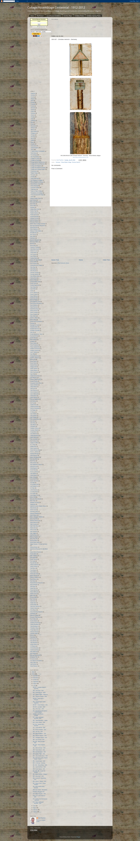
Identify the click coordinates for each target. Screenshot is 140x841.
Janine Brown (33, 395)
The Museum (40, 15)
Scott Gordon (33, 604)
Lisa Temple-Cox (34, 486)
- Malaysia (32, 127)
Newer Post (55, 260)
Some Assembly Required (36, 611)
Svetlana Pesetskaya (35, 622)
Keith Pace (32, 460)
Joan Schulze (33, 413)
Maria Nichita (33, 508)
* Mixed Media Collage (66, 162)
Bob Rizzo (32, 238)
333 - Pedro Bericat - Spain (39, 692)
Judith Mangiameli (34, 435)
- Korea (32, 124)
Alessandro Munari (34, 202)
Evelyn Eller (33, 337)
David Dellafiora (34, 305)
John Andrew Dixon (34, 419)
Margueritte (33, 504)
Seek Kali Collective (35, 606)
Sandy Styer (33, 602)
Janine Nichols (33, 397)
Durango (32, 323)
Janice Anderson (34, 392)
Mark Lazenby (33, 524)
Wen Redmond (33, 651)
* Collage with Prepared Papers (37, 169)
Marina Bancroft (34, 522)
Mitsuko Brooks (34, 547)
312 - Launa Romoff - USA (39, 727)
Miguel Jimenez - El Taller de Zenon (38, 544)
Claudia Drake (33, 279)
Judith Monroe (33, 437)
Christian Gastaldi (34, 272)
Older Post (106, 260)
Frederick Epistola (34, 350)
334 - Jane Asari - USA (38, 690)
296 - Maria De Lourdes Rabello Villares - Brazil (40, 758)
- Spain (32, 142)
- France (32, 111)
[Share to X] (82, 160)
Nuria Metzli (33, 557)
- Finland (32, 109)
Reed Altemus (33, 579)
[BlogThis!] (81, 160)
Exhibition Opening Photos (94, 15)
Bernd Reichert (33, 227)
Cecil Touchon (33, 263)
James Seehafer (34, 384)
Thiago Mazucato (34, 629)
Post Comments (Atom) (63, 263)
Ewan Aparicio (33, 339)
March (34, 807)
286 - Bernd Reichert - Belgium (40, 774)
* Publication (33, 189)
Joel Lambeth (33, 415)
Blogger (78, 837)
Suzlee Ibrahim (33, 620)
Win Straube (33, 653)
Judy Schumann (34, 439)
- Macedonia (33, 126)
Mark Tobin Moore (34, 526)
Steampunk (33, 613)
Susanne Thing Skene (35, 617)
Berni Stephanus (34, 229)
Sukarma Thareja (34, 615)
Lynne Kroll (33, 497)
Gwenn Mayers (33, 370)
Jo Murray (32, 412)
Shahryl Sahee (33, 608)
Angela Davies (33, 214)
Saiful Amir (32, 600)
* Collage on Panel (34, 160)
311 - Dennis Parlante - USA (39, 729)
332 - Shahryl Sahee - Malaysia (40, 694)
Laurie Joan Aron (34, 480)
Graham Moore (33, 365)
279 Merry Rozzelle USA (38, 791)
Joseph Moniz (33, 432)
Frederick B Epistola (35, 348)
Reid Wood (32, 581)
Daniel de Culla (33, 298)
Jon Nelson (33, 426)
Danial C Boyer (33, 294)
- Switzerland (33, 145)
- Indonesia (32, 120)
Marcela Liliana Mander (35, 499)
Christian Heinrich (76, 162)
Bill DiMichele (33, 232)
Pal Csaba (32, 561)
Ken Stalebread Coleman (36, 464)
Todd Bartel (33, 637)
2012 (33, 674)
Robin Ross (33, 595)
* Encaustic (33, 174)
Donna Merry (33, 319)
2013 (33, 672)
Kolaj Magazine (34, 468)
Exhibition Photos (79, 15)
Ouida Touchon (33, 559)
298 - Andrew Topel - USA (39, 753)
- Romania (32, 136)
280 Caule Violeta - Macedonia (40, 789)
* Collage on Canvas (35, 158)
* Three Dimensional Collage (37, 194)
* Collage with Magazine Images (37, 167)
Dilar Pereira (33, 316)
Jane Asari (32, 388)
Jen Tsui (32, 403)
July (34, 685)
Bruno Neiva (33, 245)
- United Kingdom (34, 147)
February (35, 809)
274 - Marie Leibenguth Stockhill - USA (38, 803)
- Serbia (32, 140)
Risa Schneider (33, 584)
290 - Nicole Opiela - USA (39, 769)
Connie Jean (33, 283)
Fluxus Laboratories (35, 346)
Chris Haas (32, 267)
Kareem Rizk (33, 446)
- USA (31, 149)
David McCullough (34, 308)
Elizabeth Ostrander (35, 330)
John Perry (32, 422)
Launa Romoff (33, 479)
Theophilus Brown (34, 628)
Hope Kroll (32, 374)
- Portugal (32, 135)
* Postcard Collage (34, 187)
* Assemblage (33, 154)
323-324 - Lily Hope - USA (39, 707)
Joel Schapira (33, 417)
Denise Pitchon (33, 310)
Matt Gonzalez (33, 531)
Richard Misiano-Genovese (36, 582)
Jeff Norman (33, 401)
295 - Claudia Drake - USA (39, 761)
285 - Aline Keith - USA (38, 776)
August (35, 683)
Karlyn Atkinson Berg (35, 450)
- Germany (57, 162)
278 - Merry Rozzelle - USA (39, 793)
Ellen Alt (32, 332)
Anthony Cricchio (34, 218)
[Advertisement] (80, 232)
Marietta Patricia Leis (35, 520)
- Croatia (32, 106)
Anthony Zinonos (34, 220)
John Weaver (33, 424)
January (35, 811)
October (35, 679)
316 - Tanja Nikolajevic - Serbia (40, 720)
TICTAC (32, 635)
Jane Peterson (33, 390)
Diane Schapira (33, 314)
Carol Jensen (33, 254)
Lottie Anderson (34, 489)
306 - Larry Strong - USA (38, 739)
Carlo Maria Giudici (34, 249)
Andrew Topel (33, 211)
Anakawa (32, 207)
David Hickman (33, 307)
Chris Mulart (33, 269)
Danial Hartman (34, 296)
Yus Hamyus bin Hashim (36, 660)
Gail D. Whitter (33, 352)
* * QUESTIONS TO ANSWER (37, 151)
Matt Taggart (33, 533)
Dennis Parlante (34, 312)
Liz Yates (32, 488)
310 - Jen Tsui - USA (38, 731)
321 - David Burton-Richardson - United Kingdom (40, 711)
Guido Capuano (34, 368)
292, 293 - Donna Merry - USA (40, 765)
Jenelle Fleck (33, 404)
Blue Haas (32, 236)
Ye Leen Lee (33, 658)
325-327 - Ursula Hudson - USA (40, 704)
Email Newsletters (37, 28)
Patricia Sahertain (34, 564)
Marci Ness (33, 500)
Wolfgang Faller (34, 657)
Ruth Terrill (32, 599)
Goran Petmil (33, 363)
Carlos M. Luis (33, 250)
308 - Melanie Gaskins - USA (40, 735)
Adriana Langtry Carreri (35, 198)
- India (31, 118)
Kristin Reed (33, 470)
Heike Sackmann (34, 372)
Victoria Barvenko (34, 648)
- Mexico (32, 129)
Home (32, 15)
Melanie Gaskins (34, 537)
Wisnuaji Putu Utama (35, 655)
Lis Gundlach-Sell (34, 484)
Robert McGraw (34, 590)
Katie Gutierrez (33, 455)
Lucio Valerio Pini (34, 495)
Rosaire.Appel (33, 597)
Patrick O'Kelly (33, 566)
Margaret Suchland (34, 502)
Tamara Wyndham (34, 624)
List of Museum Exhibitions (54, 15)
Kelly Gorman (33, 462)
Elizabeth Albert (34, 326)
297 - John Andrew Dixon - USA (40, 756)
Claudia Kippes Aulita (35, 281)
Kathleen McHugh (34, 453)
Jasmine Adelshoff (34, 399)
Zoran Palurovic (34, 666)
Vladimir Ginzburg (34, 649)
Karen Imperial (33, 448)
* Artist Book (33, 153)
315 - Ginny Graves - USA (39, 722)
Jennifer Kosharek (34, 406)
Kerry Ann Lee (33, 466)
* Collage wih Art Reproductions (37, 162)
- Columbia (32, 104)
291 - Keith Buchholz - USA (39, 767)
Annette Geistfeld (34, 216)
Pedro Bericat (33, 572)
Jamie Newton (33, 386)
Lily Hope (32, 482)
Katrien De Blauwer (34, 457)
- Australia (32, 95)
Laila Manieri (33, 473)
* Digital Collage (34, 173)
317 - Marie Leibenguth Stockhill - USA (38, 718)
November (35, 677)
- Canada (32, 102)
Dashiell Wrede (33, 299)
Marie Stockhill (33, 518)
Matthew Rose (33, 535)
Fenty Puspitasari (34, 345)
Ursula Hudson (33, 644)
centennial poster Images (36, 265)
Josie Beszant (33, 433)
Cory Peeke (33, 288)
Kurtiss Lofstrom (34, 471)
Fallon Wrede (33, 343)
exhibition (32, 341)
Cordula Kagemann (34, 285)
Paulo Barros (33, 570)
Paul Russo (33, 568)
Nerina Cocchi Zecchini (35, 552)
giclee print (32, 359)
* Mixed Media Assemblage (36, 182)
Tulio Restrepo (33, 642)
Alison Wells (33, 205)
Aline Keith (32, 203)
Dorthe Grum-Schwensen (36, 321)
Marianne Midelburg (34, 513)
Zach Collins (33, 662)
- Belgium (32, 98)
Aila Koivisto (33, 200)
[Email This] (79, 160)
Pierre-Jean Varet (34, 573)
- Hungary (32, 116)
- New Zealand (33, 131)
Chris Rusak (33, 270)
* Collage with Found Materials (37, 164)
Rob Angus (32, 586)
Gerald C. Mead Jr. (34, 357)
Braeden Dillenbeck (34, 240)
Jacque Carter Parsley (35, 379)
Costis (31, 290)
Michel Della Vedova (35, 542)
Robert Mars (33, 588)
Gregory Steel (33, 366)
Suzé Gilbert (33, 619)
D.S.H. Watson (33, 292)
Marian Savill (33, 509)
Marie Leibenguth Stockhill (36, 517)
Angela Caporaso (34, 212)
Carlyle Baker (33, 252)
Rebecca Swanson (34, 577)
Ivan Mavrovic (33, 377)
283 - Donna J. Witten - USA (39, 781)
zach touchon (33, 664)
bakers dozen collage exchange (37, 223)
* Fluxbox (32, 176)
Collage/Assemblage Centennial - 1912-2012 (56, 7)
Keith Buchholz (33, 459)
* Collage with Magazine (36, 165)
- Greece (32, 115)
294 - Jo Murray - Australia (39, 763)
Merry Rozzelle (33, 538)
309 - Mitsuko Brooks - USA (39, 733)
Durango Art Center (34, 325)
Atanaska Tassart (34, 222)
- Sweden (32, 144)
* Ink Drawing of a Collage (36, 180)
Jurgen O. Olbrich (34, 442)
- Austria (32, 97)
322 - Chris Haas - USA (38, 708)
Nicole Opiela (33, 553)
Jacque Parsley (34, 381)
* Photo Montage (34, 185)
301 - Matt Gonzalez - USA (39, 747)
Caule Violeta (33, 261)
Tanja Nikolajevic (34, 626)
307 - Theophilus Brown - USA (40, 737)
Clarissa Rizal (33, 278)
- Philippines (33, 133)
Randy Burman (33, 575)
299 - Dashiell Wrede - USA (39, 751)
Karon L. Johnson (34, 451)
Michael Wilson (33, 540)
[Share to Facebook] (84, 160)
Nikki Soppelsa (33, 555)
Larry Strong (33, 477)
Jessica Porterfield (34, 408)
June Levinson (33, 441)
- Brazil (32, 100)
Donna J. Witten (34, 317)
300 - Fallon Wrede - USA (39, 750)
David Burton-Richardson (36, 303)
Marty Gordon (33, 529)
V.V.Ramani (33, 646)
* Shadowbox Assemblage (36, 193)
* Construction (33, 171)
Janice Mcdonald (34, 394)
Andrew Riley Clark (34, 209)
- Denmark (32, 107)
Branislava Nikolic (34, 241)
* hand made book (34, 178)
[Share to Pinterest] (85, 160)
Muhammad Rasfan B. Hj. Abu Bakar (39, 549)
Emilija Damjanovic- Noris (36, 334)
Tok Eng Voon (33, 639)
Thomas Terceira (34, 631)
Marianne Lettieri (34, 511)
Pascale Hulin (33, 562)
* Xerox (32, 196)
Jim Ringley (33, 410)
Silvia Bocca (33, 610)
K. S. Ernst (33, 444)
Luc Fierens (33, 493)
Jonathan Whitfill (34, 430)
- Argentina (32, 93)
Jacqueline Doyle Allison (36, 383)
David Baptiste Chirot (35, 301)
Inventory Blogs (68, 15)
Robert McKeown (34, 591)
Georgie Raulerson (34, 356)
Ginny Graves (33, 361)
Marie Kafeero (33, 515)
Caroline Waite (33, 258)
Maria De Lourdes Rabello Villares (38, 506)
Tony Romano (33, 640)
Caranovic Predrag (34, 247)
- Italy (31, 122)
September (36, 681)
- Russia (32, 138)
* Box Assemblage (34, 156)
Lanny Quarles (33, 475)
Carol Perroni (33, 256)
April (34, 805)
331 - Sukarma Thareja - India (40, 696)
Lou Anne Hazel (34, 491)
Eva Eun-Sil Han (34, 336)
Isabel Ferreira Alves (35, 375)
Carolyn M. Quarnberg (35, 260)
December (35, 675)
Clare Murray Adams (35, 276)
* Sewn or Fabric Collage (36, 191)
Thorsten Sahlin (34, 633)
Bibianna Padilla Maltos (35, 231)
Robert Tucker (33, 593)
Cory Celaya (33, 287)
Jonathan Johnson (34, 428)
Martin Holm (33, 527)
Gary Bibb (32, 354)
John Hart (32, 421)
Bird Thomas (33, 234)
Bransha (32, 243)
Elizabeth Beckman (34, 328)
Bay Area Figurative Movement (37, 225)
